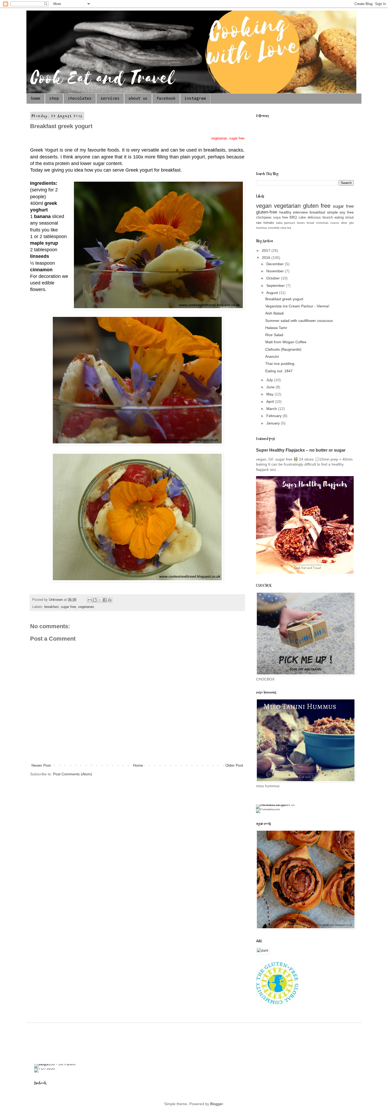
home (35, 98)
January (273, 423)
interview (300, 212)
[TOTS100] (44, 1068)
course (334, 222)
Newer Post (41, 765)
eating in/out (344, 217)
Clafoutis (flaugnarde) (283, 349)
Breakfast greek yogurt (284, 299)
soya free (280, 217)
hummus (261, 227)
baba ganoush (285, 222)
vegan (264, 205)
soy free (346, 212)
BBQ (293, 217)
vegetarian (86, 607)
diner (344, 222)
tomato (268, 223)
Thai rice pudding (279, 363)
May (270, 394)
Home (138, 765)
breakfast (51, 607)
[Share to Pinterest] (109, 600)
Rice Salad (274, 335)
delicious (314, 217)
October (273, 278)
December (275, 264)
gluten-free (266, 212)
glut (351, 222)
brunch (328, 217)
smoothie (274, 227)
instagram (195, 98)
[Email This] (89, 600)
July (270, 380)
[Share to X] (99, 600)
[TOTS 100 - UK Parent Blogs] (56, 1064)
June (271, 387)
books (301, 222)
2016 (266, 257)
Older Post (234, 765)
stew (283, 227)
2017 (266, 250)
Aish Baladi (274, 313)
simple (332, 212)
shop (54, 98)
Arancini (272, 356)
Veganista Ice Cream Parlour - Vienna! (297, 306)
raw (258, 223)
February (274, 416)
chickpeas (264, 217)
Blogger (216, 1104)
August (272, 293)
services (110, 98)
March (272, 409)
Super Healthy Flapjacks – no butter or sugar (301, 450)
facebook (166, 98)
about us (138, 98)
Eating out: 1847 (279, 371)
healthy (285, 212)
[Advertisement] (130, 1043)
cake (302, 217)
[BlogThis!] (94, 600)
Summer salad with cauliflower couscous (299, 320)
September (276, 285)
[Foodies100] (268, 809)
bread (310, 222)
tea (289, 227)
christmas (322, 222)
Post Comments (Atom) (72, 774)
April (270, 401)
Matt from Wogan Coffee (285, 342)
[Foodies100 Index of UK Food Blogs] (278, 804)
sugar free (68, 607)
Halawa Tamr (276, 328)
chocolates (80, 98)
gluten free (317, 205)
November (275, 271)
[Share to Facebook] (104, 600)
